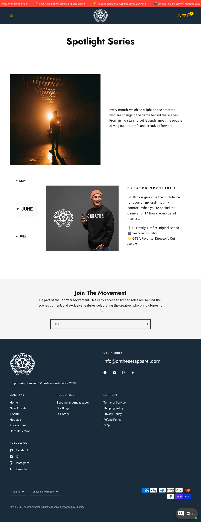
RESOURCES (66, 395)
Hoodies (15, 419)
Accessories (18, 425)
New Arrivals (18, 408)
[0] (188, 15)
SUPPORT (110, 395)
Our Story (63, 414)
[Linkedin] (136, 372)
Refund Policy (112, 419)
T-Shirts (15, 414)
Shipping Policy (113, 408)
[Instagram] (126, 372)
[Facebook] (107, 372)
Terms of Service (114, 402)
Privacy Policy (112, 414)
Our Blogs (63, 408)
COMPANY (17, 395)
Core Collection (20, 431)
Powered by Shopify (73, 506)
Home (14, 402)
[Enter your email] (147, 324)
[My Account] (179, 15)
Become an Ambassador (73, 402)
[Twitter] (117, 372)
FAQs (106, 425)
